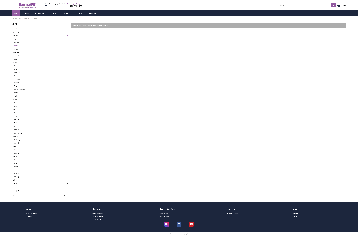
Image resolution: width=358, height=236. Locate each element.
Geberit (16, 93)
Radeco (16, 156)
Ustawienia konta (97, 216)
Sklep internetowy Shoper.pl (179, 234)
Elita (15, 146)
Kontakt (295, 213)
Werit (16, 49)
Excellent (17, 119)
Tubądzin (17, 79)
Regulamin (28, 216)
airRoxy (16, 177)
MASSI (16, 126)
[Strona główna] (27, 5)
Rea (15, 163)
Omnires (17, 72)
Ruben (16, 113)
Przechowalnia (96, 219)
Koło (15, 69)
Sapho (16, 150)
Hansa (16, 46)
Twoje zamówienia (97, 213)
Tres (15, 86)
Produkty (15, 180)
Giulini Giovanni (19, 89)
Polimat (16, 173)
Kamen (16, 76)
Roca (15, 106)
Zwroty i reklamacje (31, 213)
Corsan (16, 83)
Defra (16, 123)
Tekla (15, 99)
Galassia (17, 160)
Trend (16, 116)
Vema (16, 170)
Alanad (16, 56)
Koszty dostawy (164, 216)
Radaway (17, 140)
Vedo (16, 96)
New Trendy (18, 133)
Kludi (16, 103)
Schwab (16, 143)
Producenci (15, 35)
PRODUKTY (15, 32)
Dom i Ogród (16, 29)
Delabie (16, 153)
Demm (16, 42)
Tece (15, 62)
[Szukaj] (333, 5)
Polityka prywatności (232, 213)
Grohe (16, 59)
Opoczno (17, 39)
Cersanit (16, 52)
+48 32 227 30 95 (74, 6)
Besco (16, 167)
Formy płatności (164, 213)
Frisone (16, 130)
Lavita (16, 136)
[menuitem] (16, 13)
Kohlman (17, 109)
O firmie (295, 216)
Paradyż (16, 66)
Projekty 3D (15, 183)
